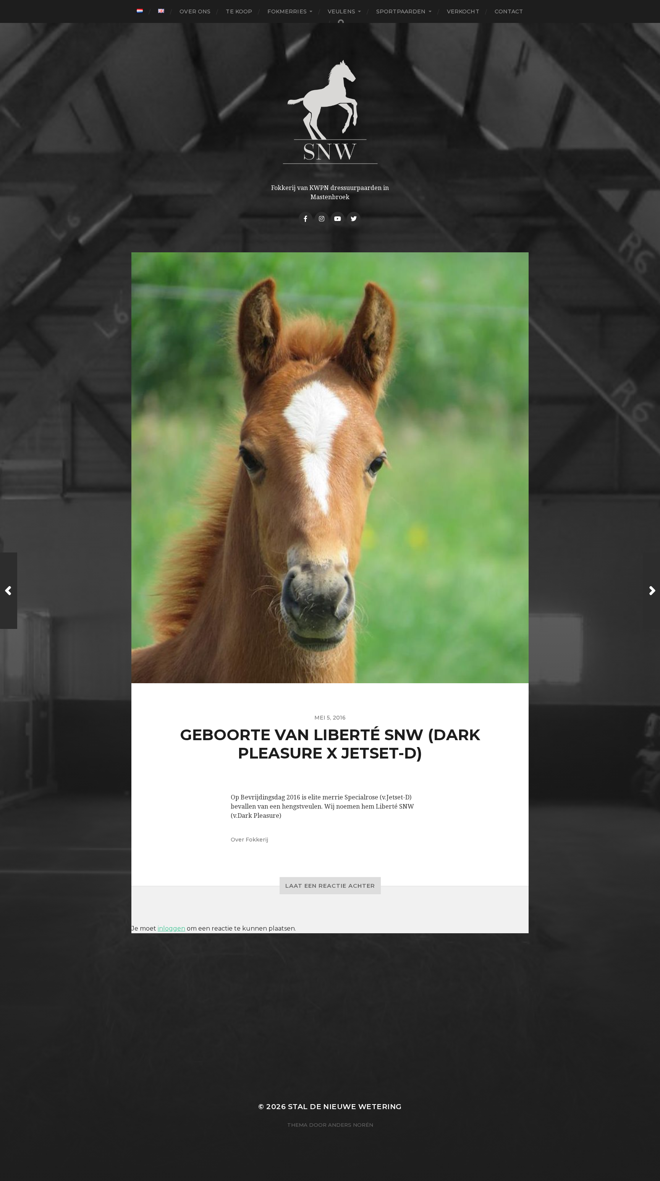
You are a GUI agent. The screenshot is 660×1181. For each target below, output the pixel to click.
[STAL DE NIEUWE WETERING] (330, 112)
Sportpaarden (401, 11)
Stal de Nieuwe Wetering (345, 1106)
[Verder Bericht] (651, 590)
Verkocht (463, 11)
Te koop (239, 11)
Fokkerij (257, 839)
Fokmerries (286, 11)
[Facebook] (305, 219)
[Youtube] (338, 219)
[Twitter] (354, 219)
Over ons (195, 11)
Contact (509, 11)
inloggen (171, 928)
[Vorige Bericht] (8, 590)
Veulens (341, 11)
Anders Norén (350, 1125)
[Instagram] (321, 219)
